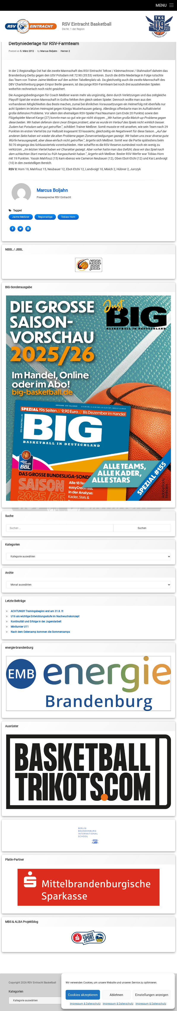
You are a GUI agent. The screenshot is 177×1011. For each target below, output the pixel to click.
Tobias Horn (68, 216)
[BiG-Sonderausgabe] (88, 398)
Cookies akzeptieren (83, 995)
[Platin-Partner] (88, 887)
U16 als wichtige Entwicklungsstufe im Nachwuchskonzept (45, 616)
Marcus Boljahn (48, 51)
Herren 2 (65, 51)
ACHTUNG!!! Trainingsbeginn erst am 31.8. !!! (37, 611)
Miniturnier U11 (20, 626)
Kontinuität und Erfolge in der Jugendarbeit (36, 621)
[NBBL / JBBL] (88, 265)
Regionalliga (45, 216)
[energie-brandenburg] (88, 683)
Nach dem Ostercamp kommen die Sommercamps (40, 631)
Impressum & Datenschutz (85, 1003)
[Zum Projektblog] (88, 937)
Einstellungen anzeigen (151, 995)
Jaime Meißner (20, 216)
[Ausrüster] (88, 771)
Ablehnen (116, 995)
